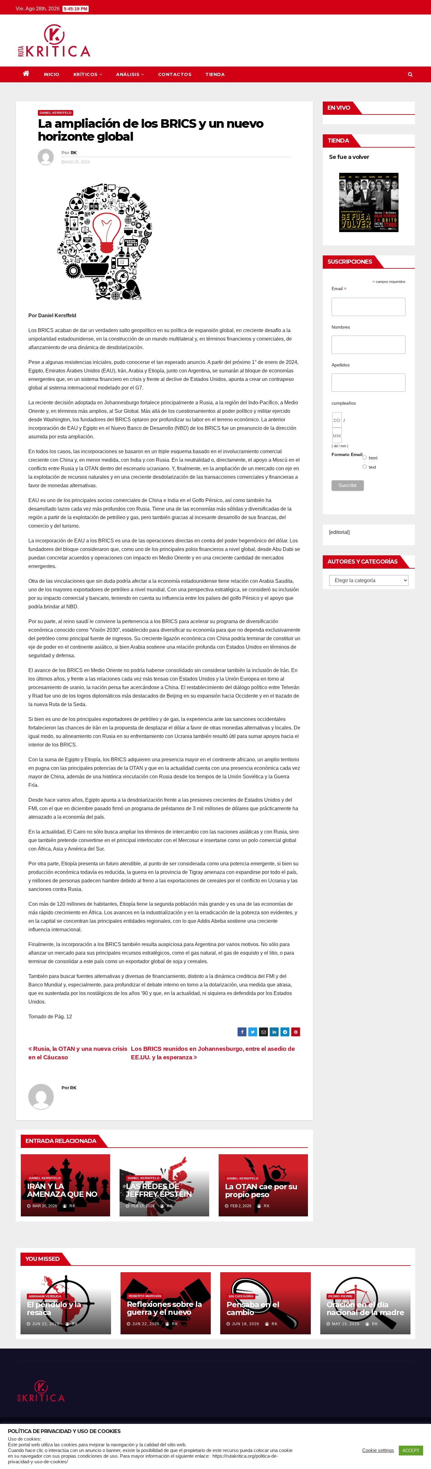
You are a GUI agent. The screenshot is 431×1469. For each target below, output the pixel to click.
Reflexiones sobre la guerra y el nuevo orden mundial (164, 1312)
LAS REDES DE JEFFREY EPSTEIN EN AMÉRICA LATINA (164, 1194)
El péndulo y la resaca (54, 1308)
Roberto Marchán (145, 1296)
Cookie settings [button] (378, 1450)
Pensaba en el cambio (253, 1308)
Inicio (52, 74)
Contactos (175, 74)
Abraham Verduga (45, 1296)
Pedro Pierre (340, 1296)
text (372, 467)
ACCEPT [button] (411, 1450)
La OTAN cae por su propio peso (261, 1190)
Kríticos (86, 74)
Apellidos (341, 364)
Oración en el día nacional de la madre (365, 1308)
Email (339, 289)
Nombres (341, 327)
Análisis (127, 74)
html (373, 457)
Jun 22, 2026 (46, 1324)
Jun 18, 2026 (245, 1324)
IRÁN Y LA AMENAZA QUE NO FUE (62, 1194)
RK (74, 152)
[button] (410, 74)
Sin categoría (240, 1296)
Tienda (215, 74)
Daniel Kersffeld (55, 112)
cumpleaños (344, 403)
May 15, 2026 (346, 1324)
